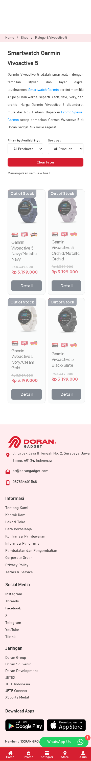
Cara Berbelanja (18, 529)
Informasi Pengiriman (23, 543)
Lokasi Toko (15, 522)
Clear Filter (45, 162)
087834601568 (25, 482)
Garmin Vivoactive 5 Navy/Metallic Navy (23, 250)
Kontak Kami (16, 515)
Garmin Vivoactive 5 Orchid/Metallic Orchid (66, 250)
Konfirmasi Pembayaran (25, 536)
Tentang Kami (16, 508)
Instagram (13, 594)
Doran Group (15, 658)
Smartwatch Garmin (43, 90)
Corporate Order (18, 558)
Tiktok (10, 637)
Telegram (13, 623)
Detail (26, 285)
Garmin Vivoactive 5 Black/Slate (63, 359)
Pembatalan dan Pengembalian (31, 550)
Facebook (13, 608)
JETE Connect (16, 691)
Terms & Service (19, 572)
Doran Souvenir (18, 664)
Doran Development (21, 671)
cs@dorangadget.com (31, 471)
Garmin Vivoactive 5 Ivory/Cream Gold (22, 359)
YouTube (12, 630)
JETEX (10, 678)
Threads (12, 601)
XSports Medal (17, 697)
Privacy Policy (16, 565)
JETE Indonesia (17, 684)
